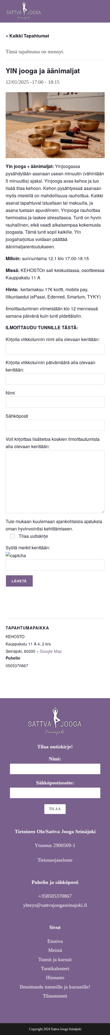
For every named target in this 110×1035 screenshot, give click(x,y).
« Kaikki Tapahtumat (27, 35)
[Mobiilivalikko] (103, 11)
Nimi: (55, 759)
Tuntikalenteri (55, 968)
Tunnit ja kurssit (55, 959)
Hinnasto (55, 977)
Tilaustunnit (55, 996)
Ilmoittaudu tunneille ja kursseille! (55, 987)
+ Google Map (49, 651)
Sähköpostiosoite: (55, 783)
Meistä (55, 950)
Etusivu (55, 941)
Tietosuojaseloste (55, 860)
